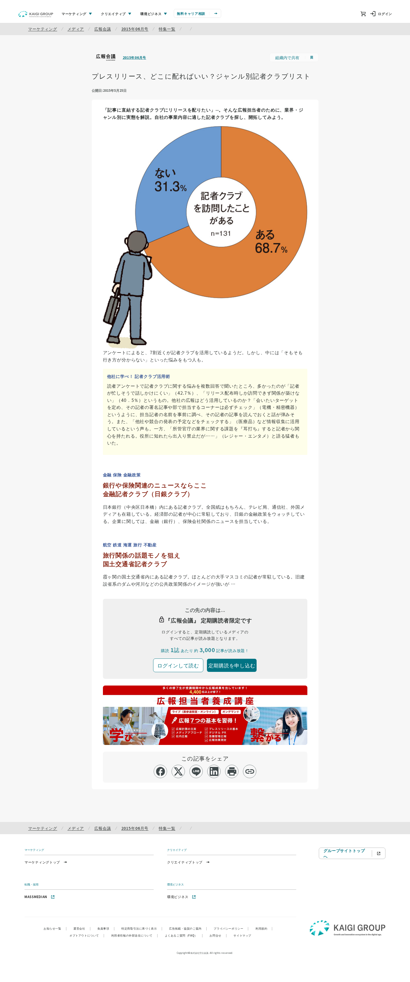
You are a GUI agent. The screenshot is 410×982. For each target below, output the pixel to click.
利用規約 (264, 928)
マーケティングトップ (42, 862)
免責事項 (106, 928)
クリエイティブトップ (184, 862)
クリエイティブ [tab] (113, 13)
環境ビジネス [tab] (150, 13)
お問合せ (218, 935)
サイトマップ (242, 935)
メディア (75, 29)
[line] (196, 771)
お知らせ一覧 (55, 928)
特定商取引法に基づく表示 (141, 928)
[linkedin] (214, 771)
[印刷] (232, 771)
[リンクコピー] (249, 771)
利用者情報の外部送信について (134, 935)
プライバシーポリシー (231, 928)
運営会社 (82, 928)
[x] (178, 771)
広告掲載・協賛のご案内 (188, 928)
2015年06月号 (135, 29)
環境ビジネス (177, 896)
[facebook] (160, 771)
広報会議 (102, 29)
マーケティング (42, 29)
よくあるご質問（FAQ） (184, 935)
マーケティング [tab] (74, 13)
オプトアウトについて (87, 935)
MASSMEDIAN (36, 896)
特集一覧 (167, 29)
